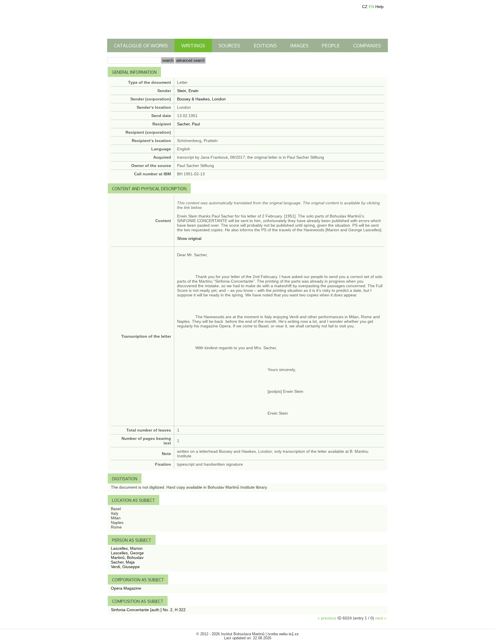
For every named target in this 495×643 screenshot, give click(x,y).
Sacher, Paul (188, 124)
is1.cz (294, 634)
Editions (265, 45)
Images (299, 45)
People (331, 45)
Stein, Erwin (188, 90)
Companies (367, 45)
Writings (193, 45)
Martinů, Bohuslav (127, 557)
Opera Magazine (126, 588)
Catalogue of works (141, 45)
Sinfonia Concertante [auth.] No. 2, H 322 (148, 609)
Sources (229, 45)
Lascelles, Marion (127, 548)
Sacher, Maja (123, 562)
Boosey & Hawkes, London (201, 99)
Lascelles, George (127, 553)
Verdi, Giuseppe (125, 566)
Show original (189, 238)
